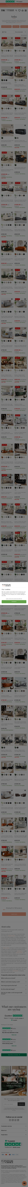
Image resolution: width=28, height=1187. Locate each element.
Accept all (14, 601)
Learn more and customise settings (14, 598)
